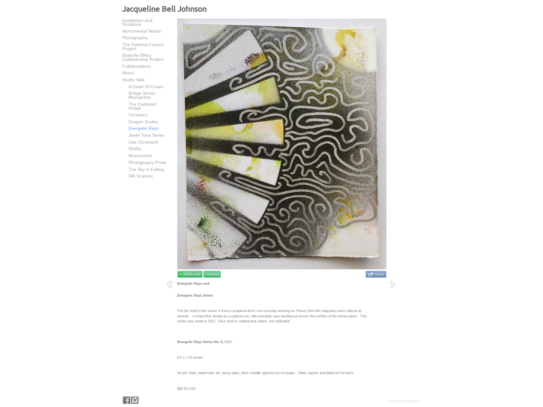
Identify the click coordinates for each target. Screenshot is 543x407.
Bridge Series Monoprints (142, 95)
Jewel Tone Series (147, 135)
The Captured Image (142, 106)
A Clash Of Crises (146, 86)
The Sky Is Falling (146, 169)
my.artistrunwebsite (402, 401)
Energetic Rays (144, 128)
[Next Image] (394, 284)
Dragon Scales (143, 121)
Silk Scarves (141, 175)
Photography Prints (148, 162)
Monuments (140, 155)
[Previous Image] (171, 284)
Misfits (135, 148)
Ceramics (138, 114)
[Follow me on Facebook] (126, 400)
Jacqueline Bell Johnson (164, 8)
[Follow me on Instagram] (135, 400)
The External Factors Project (143, 46)
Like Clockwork (143, 142)
